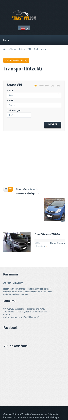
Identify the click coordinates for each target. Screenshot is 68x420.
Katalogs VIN (25, 49)
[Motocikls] (52, 85)
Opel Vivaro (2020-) (47, 234)
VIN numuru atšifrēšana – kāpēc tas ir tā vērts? (24, 308)
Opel (36, 49)
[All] (35, 85)
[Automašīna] (41, 85)
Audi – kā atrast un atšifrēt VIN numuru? (21, 317)
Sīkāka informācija (39, 244)
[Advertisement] (34, 159)
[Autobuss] (47, 85)
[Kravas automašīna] (58, 85)
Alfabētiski (33, 189)
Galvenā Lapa (9, 49)
